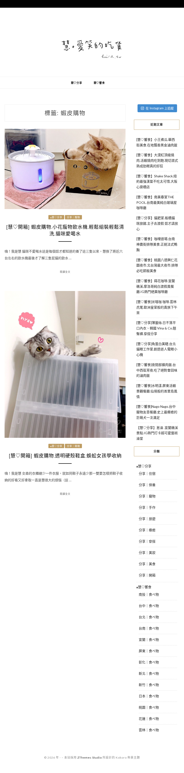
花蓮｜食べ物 (149, 719)
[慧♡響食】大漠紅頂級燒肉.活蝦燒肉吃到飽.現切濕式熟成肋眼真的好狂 (157, 160)
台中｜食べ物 (149, 606)
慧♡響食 (99, 82)
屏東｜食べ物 (149, 651)
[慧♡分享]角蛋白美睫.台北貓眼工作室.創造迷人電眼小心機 (156, 349)
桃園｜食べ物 (149, 707)
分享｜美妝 (147, 552)
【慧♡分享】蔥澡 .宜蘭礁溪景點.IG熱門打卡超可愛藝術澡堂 (157, 433)
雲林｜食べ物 (149, 730)
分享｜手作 (147, 507)
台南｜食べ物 (149, 628)
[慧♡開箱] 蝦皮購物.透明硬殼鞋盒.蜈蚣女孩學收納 (65, 456)
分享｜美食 (147, 564)
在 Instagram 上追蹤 (160, 108)
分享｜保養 (147, 485)
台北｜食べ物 (149, 617)
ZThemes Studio (89, 757)
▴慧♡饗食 (143, 587)
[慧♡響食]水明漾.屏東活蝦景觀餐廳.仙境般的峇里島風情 (156, 391)
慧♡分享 (76, 82)
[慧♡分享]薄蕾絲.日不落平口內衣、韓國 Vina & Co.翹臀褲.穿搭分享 (156, 328)
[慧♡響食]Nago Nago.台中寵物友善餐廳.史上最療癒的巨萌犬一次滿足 (156, 412)
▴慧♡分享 (56, 217)
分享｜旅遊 (147, 519)
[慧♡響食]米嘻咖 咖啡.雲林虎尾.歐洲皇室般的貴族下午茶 (156, 307)
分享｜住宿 (147, 473)
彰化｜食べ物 (149, 662)
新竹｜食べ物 (149, 685)
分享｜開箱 (73, 446)
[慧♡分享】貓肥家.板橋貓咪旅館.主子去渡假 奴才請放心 (157, 223)
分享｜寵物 (73, 217)
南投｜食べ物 (149, 594)
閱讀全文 (65, 271)
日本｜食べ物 (149, 696)
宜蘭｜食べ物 (149, 639)
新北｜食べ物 (149, 673)
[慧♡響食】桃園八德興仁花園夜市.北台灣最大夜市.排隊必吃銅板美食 (157, 265)
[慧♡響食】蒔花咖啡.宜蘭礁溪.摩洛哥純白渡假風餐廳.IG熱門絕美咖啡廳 (155, 286)
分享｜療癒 (147, 530)
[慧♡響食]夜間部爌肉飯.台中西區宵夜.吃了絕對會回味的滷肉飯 (156, 370)
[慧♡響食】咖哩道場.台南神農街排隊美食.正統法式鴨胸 (156, 244)
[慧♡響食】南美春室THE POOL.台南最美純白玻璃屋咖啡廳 (156, 202)
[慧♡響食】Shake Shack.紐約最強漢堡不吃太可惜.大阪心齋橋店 (156, 181)
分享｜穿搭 (147, 541)
